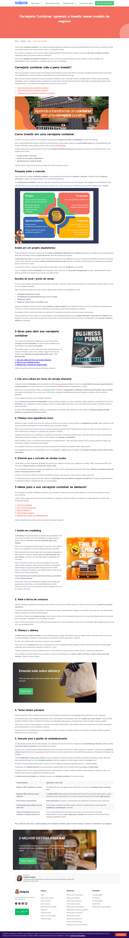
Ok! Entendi (121, 934)
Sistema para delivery (73, 898)
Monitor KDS (96, 904)
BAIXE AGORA (26, 691)
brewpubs (62, 146)
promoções (39, 752)
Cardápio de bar (68, 3)
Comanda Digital (97, 901)
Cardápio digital (97, 895)
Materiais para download (48, 907)
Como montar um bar (52, 3)
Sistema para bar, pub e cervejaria (77, 924)
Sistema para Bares (87, 3)
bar (29, 41)
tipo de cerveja (61, 384)
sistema (23, 41)
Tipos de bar (35, 3)
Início (16, 41)
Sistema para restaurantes (75, 895)
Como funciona (45, 904)
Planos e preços (46, 901)
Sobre (42, 895)
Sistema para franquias (74, 901)
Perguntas (44, 910)
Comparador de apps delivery (101, 907)
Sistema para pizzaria (73, 904)
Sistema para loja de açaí (74, 921)
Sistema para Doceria (73, 916)
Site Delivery (96, 898)
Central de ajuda (46, 912)
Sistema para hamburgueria (75, 907)
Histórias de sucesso (47, 898)
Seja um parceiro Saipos (48, 916)
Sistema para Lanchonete (75, 912)
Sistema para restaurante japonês (77, 910)
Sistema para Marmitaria (74, 919)
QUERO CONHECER (28, 861)
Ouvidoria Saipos (46, 919)
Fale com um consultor (104, 3)
